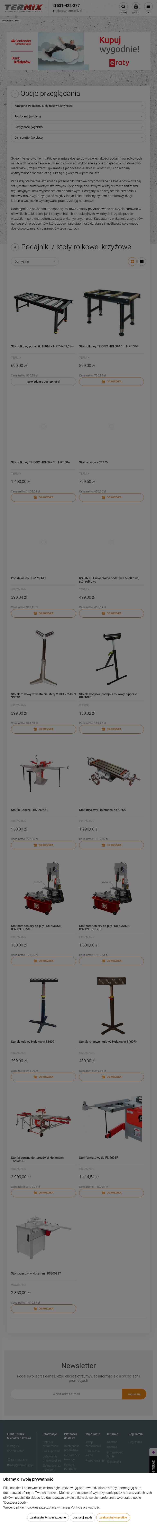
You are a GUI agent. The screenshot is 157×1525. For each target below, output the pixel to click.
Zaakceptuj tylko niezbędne (48, 1517)
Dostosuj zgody (82, 1517)
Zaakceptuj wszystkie (113, 1517)
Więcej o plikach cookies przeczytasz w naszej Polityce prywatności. (52, 1507)
